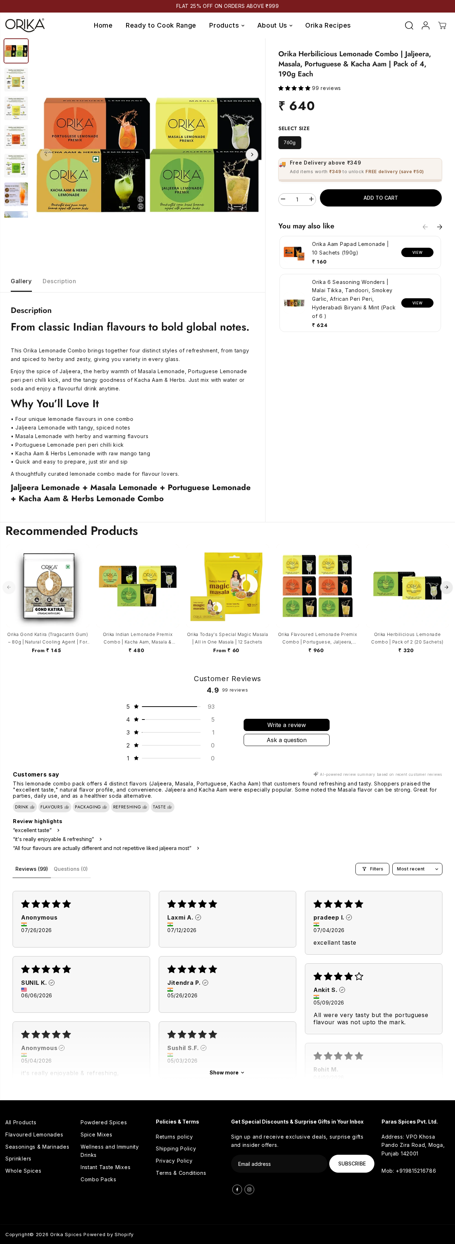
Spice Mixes (96, 1134)
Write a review (286, 724)
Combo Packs (98, 1179)
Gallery (21, 281)
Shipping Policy (176, 1148)
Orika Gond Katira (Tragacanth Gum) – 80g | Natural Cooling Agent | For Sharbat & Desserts (47, 639)
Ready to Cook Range (161, 25)
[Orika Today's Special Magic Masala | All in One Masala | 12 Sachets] (227, 586)
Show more (224, 1072)
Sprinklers (18, 1158)
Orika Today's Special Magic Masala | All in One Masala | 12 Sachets (227, 638)
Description (59, 281)
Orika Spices (66, 1234)
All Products (20, 1122)
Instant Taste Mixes (105, 1167)
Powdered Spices (104, 1122)
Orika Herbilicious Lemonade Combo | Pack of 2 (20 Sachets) (407, 638)
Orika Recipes (328, 25)
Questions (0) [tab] (71, 869)
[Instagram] (249, 1189)
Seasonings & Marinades (37, 1147)
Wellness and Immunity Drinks (110, 1151)
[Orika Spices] (25, 25)
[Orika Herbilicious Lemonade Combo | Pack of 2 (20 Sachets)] (407, 586)
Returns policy (174, 1137)
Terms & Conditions (181, 1173)
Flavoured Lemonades (34, 1134)
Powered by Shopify (108, 1234)
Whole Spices (23, 1171)
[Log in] (425, 25)
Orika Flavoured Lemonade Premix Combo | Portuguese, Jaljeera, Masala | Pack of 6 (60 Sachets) (317, 639)
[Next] (252, 154)
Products (225, 25)
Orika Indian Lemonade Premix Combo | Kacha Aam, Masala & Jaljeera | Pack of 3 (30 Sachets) (137, 639)
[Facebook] (237, 1189)
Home (103, 25)
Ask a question (287, 740)
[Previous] (46, 154)
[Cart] (442, 25)
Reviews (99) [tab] (31, 869)
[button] (295, 88)
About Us (273, 25)
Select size (294, 128)
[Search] (409, 25)
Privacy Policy (174, 1161)
